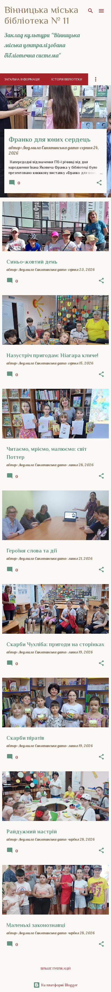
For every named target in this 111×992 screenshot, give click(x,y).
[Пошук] (90, 10)
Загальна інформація (22, 79)
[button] (99, 183)
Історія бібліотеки (66, 79)
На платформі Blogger (59, 985)
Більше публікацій (56, 968)
